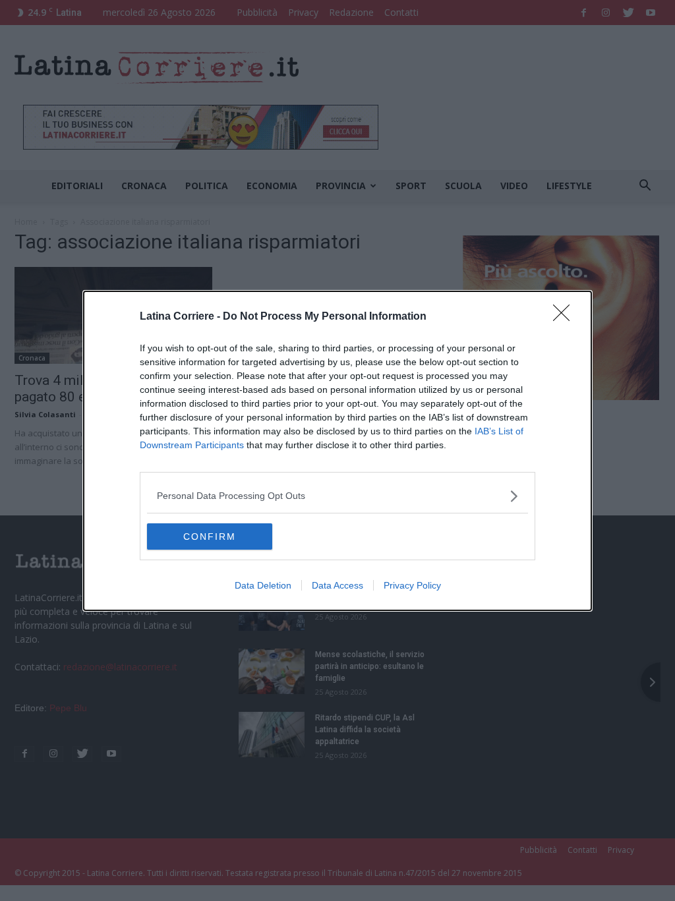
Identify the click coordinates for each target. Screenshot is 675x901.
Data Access (337, 585)
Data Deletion (263, 585)
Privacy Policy (412, 585)
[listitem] (337, 496)
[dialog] (337, 450)
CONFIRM (209, 536)
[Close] (565, 317)
